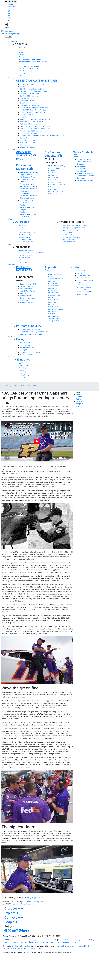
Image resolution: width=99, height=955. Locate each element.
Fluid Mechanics (26, 289)
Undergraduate (14, 78)
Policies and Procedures (29, 124)
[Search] (6, 24)
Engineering (12, 6)
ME (24, 386)
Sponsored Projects (27, 354)
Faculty (21, 228)
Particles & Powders (55, 309)
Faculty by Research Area (28, 232)
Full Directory (23, 225)
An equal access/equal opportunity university (40, 940)
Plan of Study (53, 178)
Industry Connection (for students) (32, 334)
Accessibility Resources (65, 946)
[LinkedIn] (9, 20)
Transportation (53, 321)
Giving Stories (25, 350)
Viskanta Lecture (69, 242)
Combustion (52, 283)
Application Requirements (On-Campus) (27, 207)
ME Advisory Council (26, 242)
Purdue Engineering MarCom (19, 946)
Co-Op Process (26, 115)
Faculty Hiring (24, 375)
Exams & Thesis (54, 180)
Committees (23, 368)
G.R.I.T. (22, 103)
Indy (10, 244)
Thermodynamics (26, 303)
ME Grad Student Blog (56, 166)
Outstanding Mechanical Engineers (75, 225)
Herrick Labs (81, 271)
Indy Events (23, 260)
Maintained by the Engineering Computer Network (59, 942)
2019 (35, 386)
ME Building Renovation (28, 347)
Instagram (79, 404)
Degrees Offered (26, 175)
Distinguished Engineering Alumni (75, 228)
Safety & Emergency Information (30, 66)
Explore (10, 913)
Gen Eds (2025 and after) (29, 94)
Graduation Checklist (27, 101)
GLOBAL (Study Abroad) (29, 105)
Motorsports (24, 293)
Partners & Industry (28, 325)
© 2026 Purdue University (12, 940)
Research (12, 264)
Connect (11, 917)
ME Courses (52, 175)
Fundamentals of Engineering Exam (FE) (34, 91)
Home (10, 39)
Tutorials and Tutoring (28, 147)
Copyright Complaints (21, 942)
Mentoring (23, 117)
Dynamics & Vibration (28, 286)
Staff (20, 230)
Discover (11, 908)
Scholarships (24, 138)
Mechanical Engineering (10, 34)
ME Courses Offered (27, 177)
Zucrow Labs (81, 273)
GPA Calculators (26, 98)
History (21, 57)
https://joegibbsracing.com (33, 902)
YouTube (79, 401)
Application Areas (51, 269)
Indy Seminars (24, 262)
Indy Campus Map (25, 255)
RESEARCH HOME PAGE (24, 269)
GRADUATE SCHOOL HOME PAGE (26, 155)
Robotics (51, 314)
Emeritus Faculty (25, 239)
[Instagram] (9, 11)
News (21, 52)
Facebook (79, 397)
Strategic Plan (24, 73)
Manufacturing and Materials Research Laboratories (84, 287)
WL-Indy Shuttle (24, 257)
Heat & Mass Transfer (28, 291)
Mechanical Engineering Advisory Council (35, 332)
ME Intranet (22, 359)
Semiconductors (54, 316)
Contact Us (23, 75)
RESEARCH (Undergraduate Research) (35, 108)
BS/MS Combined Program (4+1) (32, 89)
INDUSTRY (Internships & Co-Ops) (33, 110)
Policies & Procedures (56, 194)
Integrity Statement (65, 940)
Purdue (11, 4)
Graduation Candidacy (56, 185)
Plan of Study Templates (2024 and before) (36, 129)
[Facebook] (9, 16)
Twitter (78, 399)
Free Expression (79, 940)
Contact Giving (25, 345)
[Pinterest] (20, 931)
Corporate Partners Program (30, 329)
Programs (22, 373)
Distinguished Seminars (71, 237)
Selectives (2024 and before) (30, 143)
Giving (11, 336)
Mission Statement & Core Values (31, 50)
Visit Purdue (24, 217)
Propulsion (52, 311)
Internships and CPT (55, 191)
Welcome (22, 47)
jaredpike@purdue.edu (35, 898)
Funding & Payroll (54, 182)
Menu (9, 36)
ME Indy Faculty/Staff (26, 250)
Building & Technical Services (29, 68)
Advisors (23, 87)
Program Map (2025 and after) (31, 131)
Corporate (12, 323)
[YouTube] (9, 13)
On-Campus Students (52, 154)
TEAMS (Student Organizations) (32, 112)
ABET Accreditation (26, 71)
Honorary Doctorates (70, 230)
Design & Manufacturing (29, 284)
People (11, 219)
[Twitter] (9, 18)
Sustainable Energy (55, 318)
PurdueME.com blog (42, 136)
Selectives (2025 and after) (30, 140)
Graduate (12, 150)
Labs (76, 267)
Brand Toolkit (35, 942)
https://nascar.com (28, 904)
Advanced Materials (55, 279)
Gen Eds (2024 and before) (30, 96)
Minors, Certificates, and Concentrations (35, 119)
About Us (12, 41)
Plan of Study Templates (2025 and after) (35, 126)
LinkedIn (79, 406)
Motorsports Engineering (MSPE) (32, 122)
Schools (21, 370)
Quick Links (11, 1)
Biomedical (52, 281)
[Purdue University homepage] (8, 31)
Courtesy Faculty (25, 235)
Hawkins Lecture (69, 239)
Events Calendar (25, 366)
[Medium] (27, 931)
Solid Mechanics (26, 296)
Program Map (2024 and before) (32, 133)
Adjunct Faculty (24, 237)
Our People (22, 221)
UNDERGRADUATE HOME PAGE (36, 80)
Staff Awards (67, 232)
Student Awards (26, 145)
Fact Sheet (22, 54)
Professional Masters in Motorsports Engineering (28, 191)
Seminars (22, 64)
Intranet (11, 357)
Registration (52, 173)
